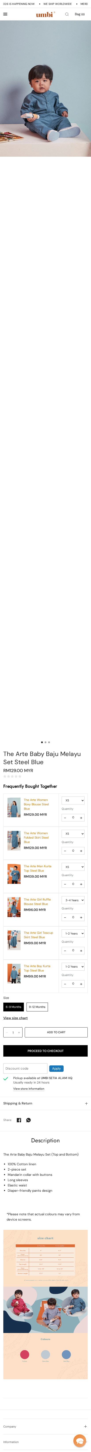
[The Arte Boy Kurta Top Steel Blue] (14, 973)
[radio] (13, 1007)
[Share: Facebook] (19, 1120)
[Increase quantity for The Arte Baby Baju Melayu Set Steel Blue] (19, 1033)
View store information (28, 1088)
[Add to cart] (56, 1032)
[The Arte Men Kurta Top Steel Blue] (14, 873)
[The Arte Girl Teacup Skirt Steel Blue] (14, 940)
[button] (79, 1440)
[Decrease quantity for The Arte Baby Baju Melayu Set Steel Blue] (7, 1033)
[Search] (67, 14)
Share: (7, 1120)
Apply (56, 1068)
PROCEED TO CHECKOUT (46, 1051)
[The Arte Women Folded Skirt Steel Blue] (14, 840)
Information (11, 1442)
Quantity (67, 809)
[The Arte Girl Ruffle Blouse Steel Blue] (14, 907)
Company (9, 1426)
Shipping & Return (17, 1103)
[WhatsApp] (28, 1120)
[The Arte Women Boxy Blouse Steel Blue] (14, 807)
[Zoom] (45, 88)
